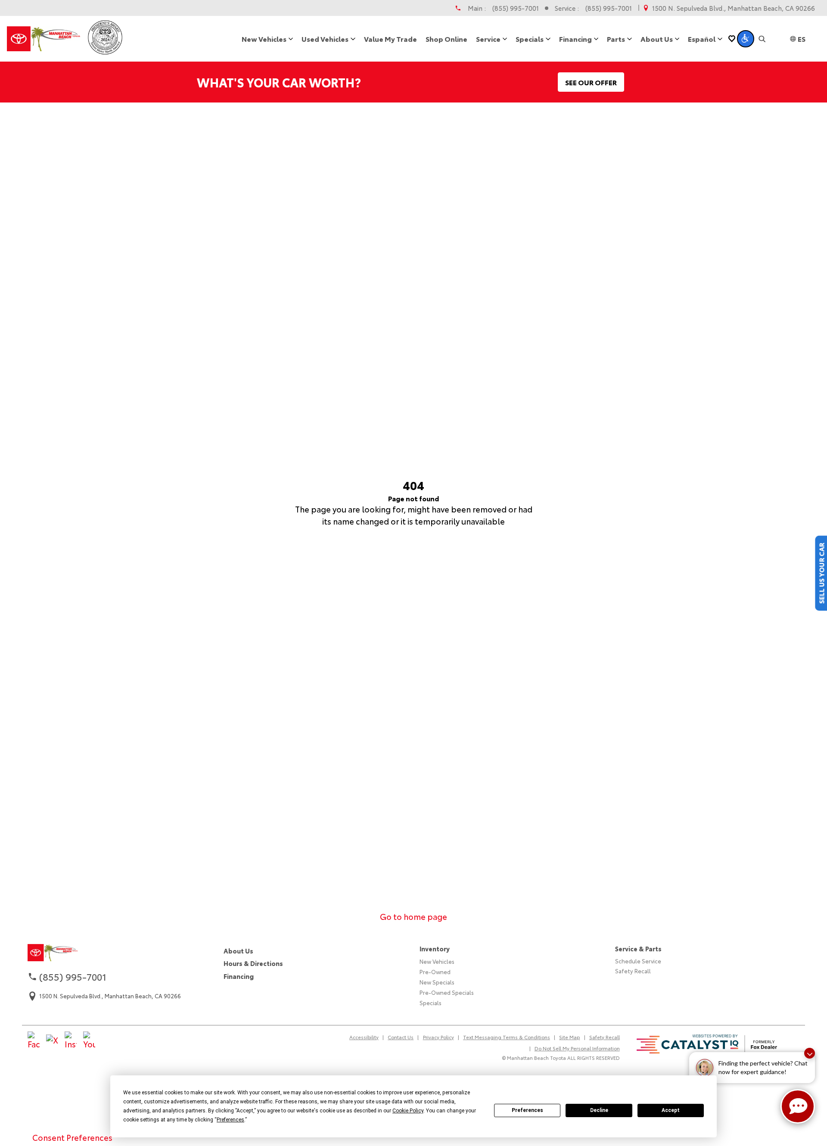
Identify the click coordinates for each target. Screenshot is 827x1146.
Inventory (435, 948)
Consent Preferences (72, 1137)
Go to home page (413, 916)
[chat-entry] (797, 1106)
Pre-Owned (435, 971)
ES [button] (801, 38)
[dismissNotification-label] (809, 1053)
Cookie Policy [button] (407, 1111)
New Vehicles (437, 961)
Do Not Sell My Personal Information (577, 1048)
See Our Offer (591, 82)
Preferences (527, 1110)
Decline (599, 1110)
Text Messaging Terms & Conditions (506, 1037)
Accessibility (364, 1037)
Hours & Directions (253, 963)
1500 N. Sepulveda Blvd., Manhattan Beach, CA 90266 (733, 8)
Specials (430, 1002)
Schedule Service (638, 961)
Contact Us (401, 1037)
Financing (239, 976)
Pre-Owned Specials (447, 992)
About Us (238, 950)
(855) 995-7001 (515, 8)
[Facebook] (34, 1040)
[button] (745, 38)
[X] (52, 1040)
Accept (671, 1110)
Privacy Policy (438, 1037)
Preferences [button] (230, 1120)
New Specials (437, 982)
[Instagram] (71, 1040)
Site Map (569, 1037)
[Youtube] (89, 1040)
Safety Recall (633, 971)
